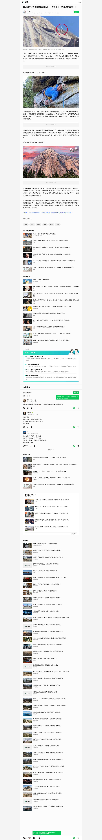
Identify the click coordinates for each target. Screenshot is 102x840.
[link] (27, 408)
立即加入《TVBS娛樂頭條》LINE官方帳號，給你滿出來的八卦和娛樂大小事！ (48, 212)
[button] (24, 408)
